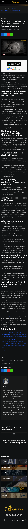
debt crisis (12, 360)
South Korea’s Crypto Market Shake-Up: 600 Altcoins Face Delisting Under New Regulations (14, 442)
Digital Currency (20, 360)
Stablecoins (4, 363)
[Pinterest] (8, 34)
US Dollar (11, 363)
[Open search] (26, 2)
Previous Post (7, 426)
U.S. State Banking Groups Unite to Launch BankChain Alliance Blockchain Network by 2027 (14, 345)
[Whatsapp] (11, 34)
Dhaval (4, 29)
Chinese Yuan (5, 360)
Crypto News (8, 8)
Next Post (21, 438)
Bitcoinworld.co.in (13, 316)
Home (2, 8)
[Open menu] (3, 2)
